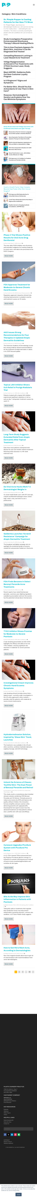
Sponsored (27, 790)
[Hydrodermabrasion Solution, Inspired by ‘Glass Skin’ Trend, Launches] (18, 721)
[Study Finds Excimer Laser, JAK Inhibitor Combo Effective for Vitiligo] (6, 154)
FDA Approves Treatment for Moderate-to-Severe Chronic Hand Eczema (17, 287)
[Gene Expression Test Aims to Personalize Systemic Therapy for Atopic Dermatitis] (6, 138)
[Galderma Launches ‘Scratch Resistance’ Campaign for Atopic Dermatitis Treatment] (18, 521)
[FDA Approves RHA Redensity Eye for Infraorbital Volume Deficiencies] (6, 195)
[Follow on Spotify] (18, 1134)
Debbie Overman (9, 905)
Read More (9, 256)
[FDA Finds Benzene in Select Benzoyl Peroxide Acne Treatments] (18, 568)
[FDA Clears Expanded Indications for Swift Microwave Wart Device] (6, 148)
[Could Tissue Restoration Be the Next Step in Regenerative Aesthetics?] (6, 200)
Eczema (19, 293)
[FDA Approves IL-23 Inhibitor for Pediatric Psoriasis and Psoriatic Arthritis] (6, 159)
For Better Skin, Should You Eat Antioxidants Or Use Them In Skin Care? (18, 89)
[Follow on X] (8, 1134)
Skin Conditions (21, 393)
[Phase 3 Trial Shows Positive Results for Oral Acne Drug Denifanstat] (18, 222)
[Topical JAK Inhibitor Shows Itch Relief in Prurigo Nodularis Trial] (18, 372)
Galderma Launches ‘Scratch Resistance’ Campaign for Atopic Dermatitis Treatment (17, 536)
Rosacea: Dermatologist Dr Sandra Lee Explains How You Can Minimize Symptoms (17, 97)
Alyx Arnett (7, 243)
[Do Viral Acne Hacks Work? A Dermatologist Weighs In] (18, 474)
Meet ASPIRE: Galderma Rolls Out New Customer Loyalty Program (17, 74)
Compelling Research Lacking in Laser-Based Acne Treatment (18, 57)
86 (29, 972)
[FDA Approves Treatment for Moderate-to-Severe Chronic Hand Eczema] (18, 272)
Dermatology (23, 905)
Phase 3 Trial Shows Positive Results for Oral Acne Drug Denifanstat (17, 237)
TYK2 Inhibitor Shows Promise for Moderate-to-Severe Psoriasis (18, 634)
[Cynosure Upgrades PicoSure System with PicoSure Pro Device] (18, 832)
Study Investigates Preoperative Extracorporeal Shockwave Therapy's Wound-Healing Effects (18, 41)
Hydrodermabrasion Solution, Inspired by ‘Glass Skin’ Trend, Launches (18, 737)
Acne (19, 243)
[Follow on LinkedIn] (12, 1134)
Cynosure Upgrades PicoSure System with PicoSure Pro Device (17, 847)
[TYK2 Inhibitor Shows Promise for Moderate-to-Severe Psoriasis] (18, 618)
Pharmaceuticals (25, 293)
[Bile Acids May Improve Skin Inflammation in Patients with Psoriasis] (18, 883)
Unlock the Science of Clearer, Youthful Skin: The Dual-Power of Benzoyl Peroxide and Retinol (18, 785)
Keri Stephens (8, 853)
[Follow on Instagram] (15, 1134)
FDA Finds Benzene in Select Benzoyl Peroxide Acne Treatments (17, 584)
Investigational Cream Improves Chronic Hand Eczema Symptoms (18, 685)
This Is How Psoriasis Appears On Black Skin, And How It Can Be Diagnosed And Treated (18, 49)
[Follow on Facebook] (5, 1134)
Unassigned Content (9, 790)
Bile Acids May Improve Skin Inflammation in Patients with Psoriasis (17, 899)
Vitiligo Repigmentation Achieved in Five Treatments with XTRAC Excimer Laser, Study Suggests (18, 65)
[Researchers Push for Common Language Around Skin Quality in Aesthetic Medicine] (6, 133)
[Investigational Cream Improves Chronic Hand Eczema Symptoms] (18, 670)
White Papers (7, 792)
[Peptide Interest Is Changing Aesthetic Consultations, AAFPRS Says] (6, 206)
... (26, 972)
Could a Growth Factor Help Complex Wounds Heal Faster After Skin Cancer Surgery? (17, 189)
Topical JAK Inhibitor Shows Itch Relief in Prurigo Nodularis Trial (18, 387)
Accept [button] (18, 1194)
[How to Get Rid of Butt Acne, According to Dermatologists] (18, 935)
